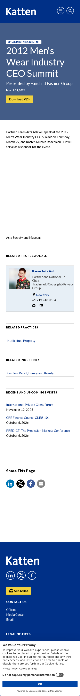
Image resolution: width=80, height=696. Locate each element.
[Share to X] (20, 484)
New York (42, 295)
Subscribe (21, 591)
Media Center (15, 614)
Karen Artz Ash (43, 271)
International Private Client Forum (29, 404)
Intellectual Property (21, 340)
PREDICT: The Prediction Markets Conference (38, 430)
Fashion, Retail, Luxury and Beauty (30, 373)
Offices (11, 609)
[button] (10, 484)
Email (10, 619)
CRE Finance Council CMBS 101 (28, 417)
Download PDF (19, 99)
